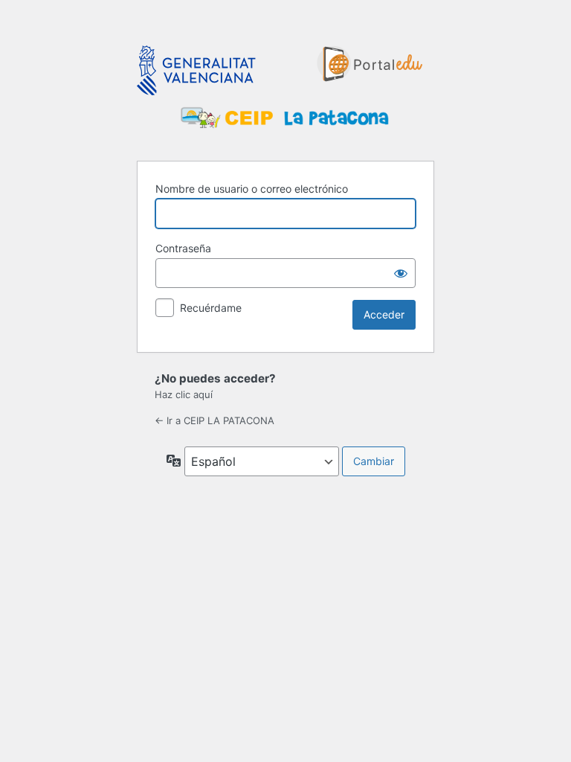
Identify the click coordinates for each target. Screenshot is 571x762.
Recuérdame (211, 307)
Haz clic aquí (184, 394)
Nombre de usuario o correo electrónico (251, 188)
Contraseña (183, 248)
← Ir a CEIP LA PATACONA (214, 420)
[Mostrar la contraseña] (401, 273)
